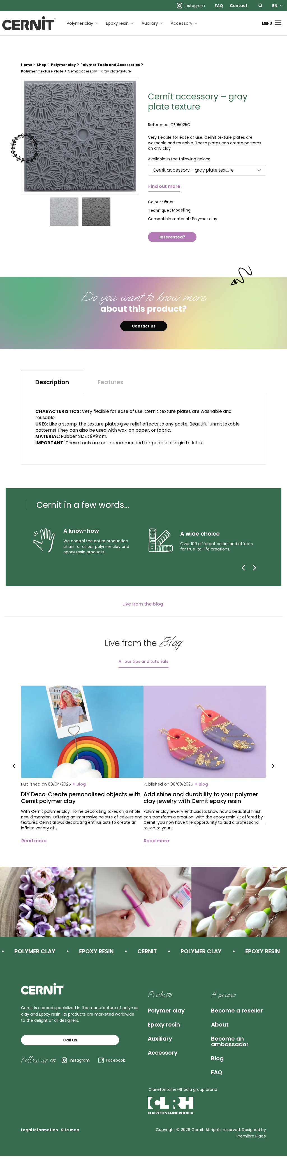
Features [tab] (110, 382)
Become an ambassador (230, 1041)
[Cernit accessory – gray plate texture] (80, 136)
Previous (13, 766)
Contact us (144, 326)
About (220, 1025)
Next (273, 766)
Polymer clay (80, 23)
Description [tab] (52, 382)
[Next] (254, 568)
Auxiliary (150, 23)
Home (26, 64)
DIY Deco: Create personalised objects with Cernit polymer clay (80, 797)
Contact (238, 5)
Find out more (164, 186)
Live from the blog (142, 604)
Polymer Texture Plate (42, 71)
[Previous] (243, 568)
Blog (217, 1058)
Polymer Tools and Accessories (110, 64)
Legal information (39, 1130)
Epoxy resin (117, 23)
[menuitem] (218, 5)
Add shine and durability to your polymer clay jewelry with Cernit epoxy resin (201, 797)
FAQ (219, 5)
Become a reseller (237, 1010)
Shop (42, 64)
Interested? (172, 237)
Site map (70, 1130)
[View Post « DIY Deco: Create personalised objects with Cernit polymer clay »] (82, 732)
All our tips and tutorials (143, 661)
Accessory (181, 23)
